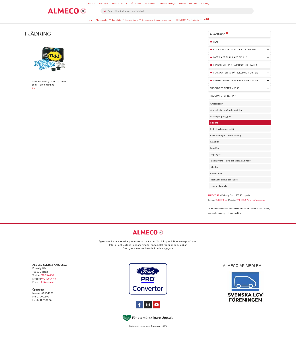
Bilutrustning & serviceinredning (156, 20)
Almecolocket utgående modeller (226, 110)
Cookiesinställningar (167, 3)
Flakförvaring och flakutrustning (225, 135)
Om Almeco (149, 3)
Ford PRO (193, 3)
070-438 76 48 (242, 200)
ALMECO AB (214, 195)
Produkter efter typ (223, 96)
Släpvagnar (215, 154)
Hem (90, 20)
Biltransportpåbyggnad (221, 116)
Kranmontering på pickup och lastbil (236, 65)
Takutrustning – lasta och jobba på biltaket (230, 160)
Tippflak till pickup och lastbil (224, 179)
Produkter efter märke (224, 88)
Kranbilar (214, 141)
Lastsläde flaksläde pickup (230, 57)
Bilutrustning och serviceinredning (235, 80)
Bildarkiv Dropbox (119, 3)
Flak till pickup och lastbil (222, 129)
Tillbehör (214, 167)
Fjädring (214, 122)
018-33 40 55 (221, 200)
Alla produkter (193, 20)
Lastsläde (116, 20)
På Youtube (135, 3)
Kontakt (182, 3)
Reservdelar (180, 20)
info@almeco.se (257, 200)
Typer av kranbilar (219, 186)
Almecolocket (102, 20)
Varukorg (205, 3)
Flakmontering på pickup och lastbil (235, 73)
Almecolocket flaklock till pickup (234, 49)
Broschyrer (103, 3)
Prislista (91, 3)
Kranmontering (131, 20)
